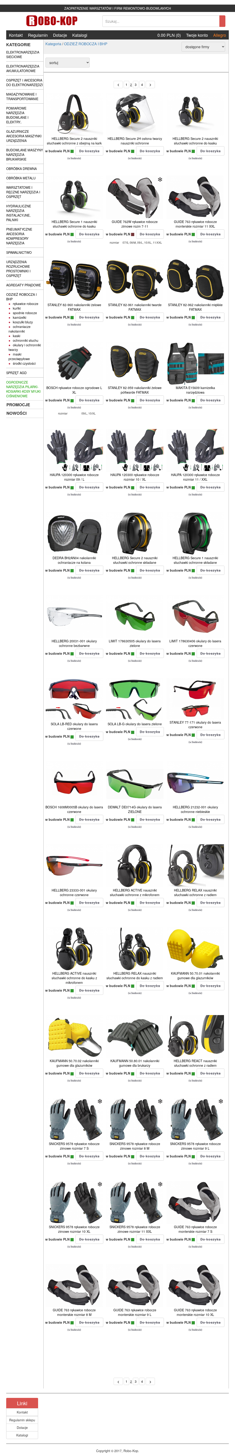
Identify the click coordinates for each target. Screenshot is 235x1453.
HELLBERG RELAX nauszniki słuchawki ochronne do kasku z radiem (134, 975)
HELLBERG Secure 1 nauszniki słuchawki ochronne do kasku (74, 224)
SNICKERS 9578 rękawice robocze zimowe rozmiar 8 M (134, 1146)
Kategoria (53, 43)
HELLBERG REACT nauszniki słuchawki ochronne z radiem (195, 1063)
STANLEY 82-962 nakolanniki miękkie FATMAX (195, 307)
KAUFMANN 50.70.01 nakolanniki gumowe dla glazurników (195, 975)
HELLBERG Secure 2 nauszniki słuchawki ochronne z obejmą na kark (74, 140)
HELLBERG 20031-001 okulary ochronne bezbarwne (74, 643)
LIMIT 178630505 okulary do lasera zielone (135, 643)
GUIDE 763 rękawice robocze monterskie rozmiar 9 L (134, 1312)
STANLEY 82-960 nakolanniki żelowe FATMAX (74, 307)
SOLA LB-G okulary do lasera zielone (135, 724)
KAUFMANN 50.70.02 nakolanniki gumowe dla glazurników (74, 1063)
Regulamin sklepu (22, 1420)
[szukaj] (222, 21)
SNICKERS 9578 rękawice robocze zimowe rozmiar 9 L (195, 1146)
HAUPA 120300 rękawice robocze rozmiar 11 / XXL (195, 477)
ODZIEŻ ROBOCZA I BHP (85, 43)
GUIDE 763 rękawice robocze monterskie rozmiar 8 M (74, 1312)
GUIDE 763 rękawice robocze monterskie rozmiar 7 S (195, 1229)
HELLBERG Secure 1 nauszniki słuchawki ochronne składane (195, 560)
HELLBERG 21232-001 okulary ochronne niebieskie (195, 809)
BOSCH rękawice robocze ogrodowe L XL (74, 390)
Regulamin (38, 35)
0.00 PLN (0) (169, 35)
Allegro (219, 35)
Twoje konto (197, 35)
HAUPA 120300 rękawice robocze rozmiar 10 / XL (134, 477)
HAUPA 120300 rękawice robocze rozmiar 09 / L (74, 477)
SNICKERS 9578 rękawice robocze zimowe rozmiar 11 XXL (134, 1229)
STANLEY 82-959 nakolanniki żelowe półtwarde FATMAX (135, 390)
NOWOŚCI (16, 413)
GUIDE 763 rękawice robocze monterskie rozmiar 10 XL (195, 1312)
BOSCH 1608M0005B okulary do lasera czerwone (74, 809)
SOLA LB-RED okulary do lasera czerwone (74, 726)
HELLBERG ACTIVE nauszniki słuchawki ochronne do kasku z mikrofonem (74, 978)
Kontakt (16, 35)
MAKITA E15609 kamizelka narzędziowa (195, 390)
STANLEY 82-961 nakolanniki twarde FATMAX (135, 307)
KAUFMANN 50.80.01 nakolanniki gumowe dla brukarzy (134, 1063)
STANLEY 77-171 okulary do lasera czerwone (195, 724)
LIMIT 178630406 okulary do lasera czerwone (195, 643)
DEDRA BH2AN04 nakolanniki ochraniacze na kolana (74, 560)
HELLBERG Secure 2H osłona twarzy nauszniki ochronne (135, 140)
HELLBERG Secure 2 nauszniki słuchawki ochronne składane (134, 560)
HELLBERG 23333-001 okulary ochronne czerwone (74, 892)
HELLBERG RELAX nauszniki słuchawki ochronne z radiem (195, 892)
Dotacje (60, 35)
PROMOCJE (18, 405)
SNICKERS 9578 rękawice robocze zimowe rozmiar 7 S (74, 1146)
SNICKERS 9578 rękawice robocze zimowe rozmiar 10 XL (74, 1229)
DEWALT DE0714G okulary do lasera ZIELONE (135, 809)
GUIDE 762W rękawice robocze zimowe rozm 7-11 (135, 224)
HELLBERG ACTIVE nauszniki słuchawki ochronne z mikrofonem (134, 892)
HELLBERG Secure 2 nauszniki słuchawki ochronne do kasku (195, 140)
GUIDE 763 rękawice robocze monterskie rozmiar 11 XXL (195, 224)
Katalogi (79, 35)
